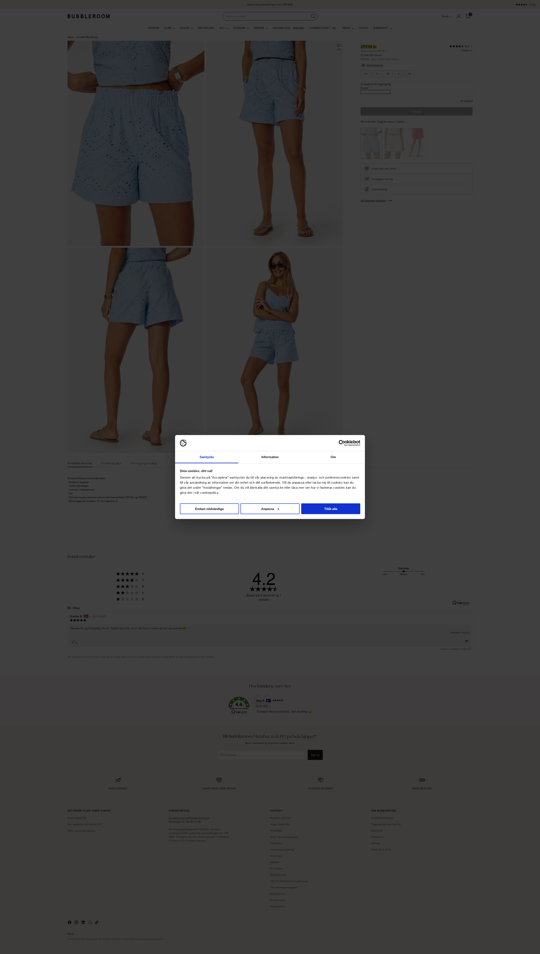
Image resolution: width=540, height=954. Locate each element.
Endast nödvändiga (209, 508)
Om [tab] (333, 457)
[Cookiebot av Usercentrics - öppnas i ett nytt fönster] (341, 443)
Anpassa (267, 508)
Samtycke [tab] (207, 457)
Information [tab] (270, 457)
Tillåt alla (330, 508)
